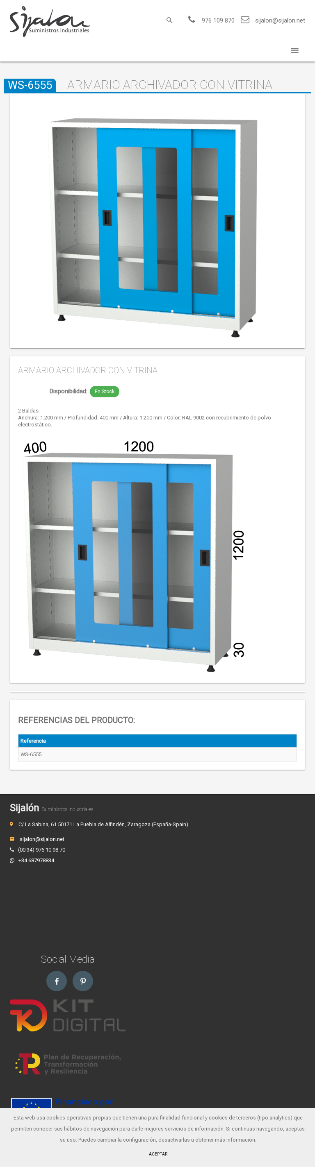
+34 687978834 (36, 860)
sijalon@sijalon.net (280, 20)
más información (235, 1140)
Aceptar (158, 1154)
